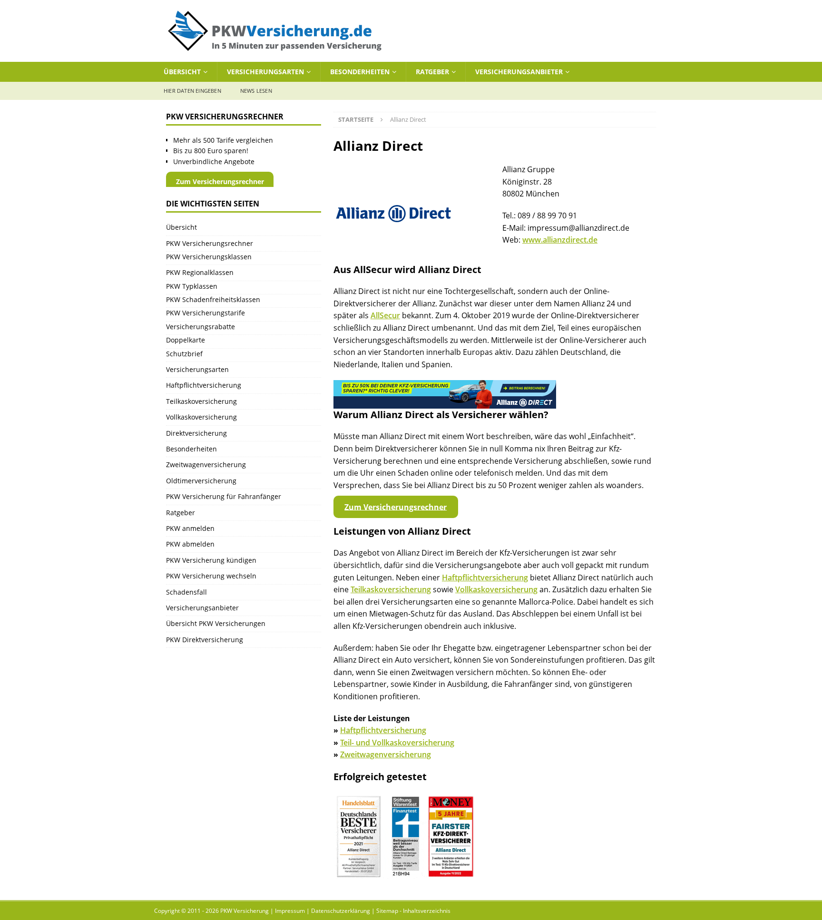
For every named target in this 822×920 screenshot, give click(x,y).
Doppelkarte (185, 339)
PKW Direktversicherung (204, 639)
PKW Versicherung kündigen (211, 560)
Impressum (290, 911)
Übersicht (182, 71)
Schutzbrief (184, 353)
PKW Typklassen (191, 286)
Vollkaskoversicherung (496, 589)
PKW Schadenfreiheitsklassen (213, 299)
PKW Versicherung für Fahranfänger (223, 496)
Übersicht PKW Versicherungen (215, 623)
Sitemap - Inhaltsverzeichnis (413, 911)
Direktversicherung (196, 433)
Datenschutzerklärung (340, 911)
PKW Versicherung (244, 911)
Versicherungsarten (265, 71)
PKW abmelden (190, 543)
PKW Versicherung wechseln (211, 575)
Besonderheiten (360, 71)
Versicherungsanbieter (519, 71)
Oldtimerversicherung (201, 480)
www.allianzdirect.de (559, 240)
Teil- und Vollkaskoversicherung (397, 742)
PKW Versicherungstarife (205, 312)
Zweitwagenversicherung (385, 754)
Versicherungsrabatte (200, 326)
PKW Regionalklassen (200, 272)
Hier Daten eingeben (192, 90)
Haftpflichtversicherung (485, 577)
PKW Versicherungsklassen (209, 256)
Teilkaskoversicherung (391, 589)
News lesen (256, 90)
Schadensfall (186, 592)
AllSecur (385, 315)
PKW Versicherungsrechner (209, 243)
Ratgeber (432, 71)
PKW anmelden (190, 528)
